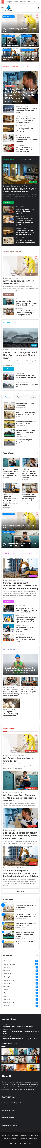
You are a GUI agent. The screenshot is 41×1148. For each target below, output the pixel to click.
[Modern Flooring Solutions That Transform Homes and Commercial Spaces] (33, 1067)
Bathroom (7, 993)
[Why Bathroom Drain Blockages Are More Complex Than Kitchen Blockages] (10, 40)
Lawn (6, 990)
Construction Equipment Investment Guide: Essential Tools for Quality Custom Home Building (11, 500)
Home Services (9, 980)
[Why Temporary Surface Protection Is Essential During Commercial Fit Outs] (8, 608)
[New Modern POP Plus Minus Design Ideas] (9, 406)
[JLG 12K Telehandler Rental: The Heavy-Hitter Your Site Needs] (8, 637)
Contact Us (14, 1138)
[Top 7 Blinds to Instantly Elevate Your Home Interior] (8, 240)
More (30, 553)
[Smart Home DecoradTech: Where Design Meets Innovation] (8, 209)
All (27, 66)
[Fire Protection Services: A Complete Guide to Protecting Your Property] (33, 1059)
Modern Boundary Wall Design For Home (24, 441)
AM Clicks (11, 1110)
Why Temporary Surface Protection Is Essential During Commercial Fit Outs (26, 610)
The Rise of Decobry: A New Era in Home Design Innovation (19, 190)
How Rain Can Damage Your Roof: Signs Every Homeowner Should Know (20, 355)
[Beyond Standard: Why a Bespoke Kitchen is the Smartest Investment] (8, 148)
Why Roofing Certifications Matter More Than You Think (26, 376)
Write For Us (23, 1138)
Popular (7, 397)
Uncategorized (9, 1002)
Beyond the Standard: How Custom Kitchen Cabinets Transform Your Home (25, 120)
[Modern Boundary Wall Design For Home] (9, 442)
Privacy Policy (33, 1138)
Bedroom (7, 999)
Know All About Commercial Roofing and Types (26, 422)
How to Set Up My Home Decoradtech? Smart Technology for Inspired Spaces (24, 222)
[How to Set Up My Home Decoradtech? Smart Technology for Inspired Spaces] (8, 219)
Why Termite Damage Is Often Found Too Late (19, 30)
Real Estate (8, 973)
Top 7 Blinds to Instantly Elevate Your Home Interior (25, 241)
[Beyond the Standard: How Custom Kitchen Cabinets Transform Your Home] (8, 119)
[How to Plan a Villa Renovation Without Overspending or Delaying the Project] (29, 55)
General (6, 1006)
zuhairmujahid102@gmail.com (15, 1103)
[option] (20, 38)
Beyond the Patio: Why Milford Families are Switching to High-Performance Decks (26, 620)
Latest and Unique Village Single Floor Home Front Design (25, 432)
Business (7, 970)
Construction (6, 50)
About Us (7, 1138)
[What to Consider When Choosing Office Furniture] (29, 681)
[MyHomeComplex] (8, 8)
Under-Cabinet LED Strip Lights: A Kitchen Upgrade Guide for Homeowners (25, 130)
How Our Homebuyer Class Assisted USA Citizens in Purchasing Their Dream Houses (11, 693)
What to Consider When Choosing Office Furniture (29, 692)
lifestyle (6, 996)
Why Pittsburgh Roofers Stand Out (27, 385)
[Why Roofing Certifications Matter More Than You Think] (8, 376)
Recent (19, 397)
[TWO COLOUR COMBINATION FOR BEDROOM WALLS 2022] (9, 415)
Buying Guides (9, 649)
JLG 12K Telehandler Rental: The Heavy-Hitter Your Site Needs (25, 639)
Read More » (8, 202)
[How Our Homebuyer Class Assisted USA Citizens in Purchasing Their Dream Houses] (11, 681)
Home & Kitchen (26, 35)
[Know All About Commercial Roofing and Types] (9, 424)
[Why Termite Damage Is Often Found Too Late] (20, 23)
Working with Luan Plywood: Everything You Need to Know (10, 714)
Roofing (6, 323)
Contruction (8, 553)
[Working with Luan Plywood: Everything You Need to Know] (11, 703)
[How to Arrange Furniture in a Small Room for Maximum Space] (8, 109)
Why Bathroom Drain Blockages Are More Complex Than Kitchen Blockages (10, 46)
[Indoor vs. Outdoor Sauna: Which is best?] (20, 1067)
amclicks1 (11, 1117)
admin (8, 101)
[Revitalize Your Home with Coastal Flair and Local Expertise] (8, 628)
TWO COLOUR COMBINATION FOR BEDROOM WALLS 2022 (26, 413)
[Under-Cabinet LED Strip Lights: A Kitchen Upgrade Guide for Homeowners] (8, 128)
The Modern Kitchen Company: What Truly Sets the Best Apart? (27, 140)
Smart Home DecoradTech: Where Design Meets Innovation (25, 211)
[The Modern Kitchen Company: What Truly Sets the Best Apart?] (8, 138)
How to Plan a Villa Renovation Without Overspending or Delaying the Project (29, 60)
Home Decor (8, 159)
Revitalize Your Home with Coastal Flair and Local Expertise (25, 629)
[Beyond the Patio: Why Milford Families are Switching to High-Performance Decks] (8, 618)
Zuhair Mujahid (12, 1125)
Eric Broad (7, 186)
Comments (32, 397)
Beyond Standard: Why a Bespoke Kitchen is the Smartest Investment (24, 149)
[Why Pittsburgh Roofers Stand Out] (8, 384)
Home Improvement (8, 16)
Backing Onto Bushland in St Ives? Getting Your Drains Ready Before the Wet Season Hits (29, 473)
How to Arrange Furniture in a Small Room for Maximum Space (26, 110)
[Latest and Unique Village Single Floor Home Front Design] (9, 433)
